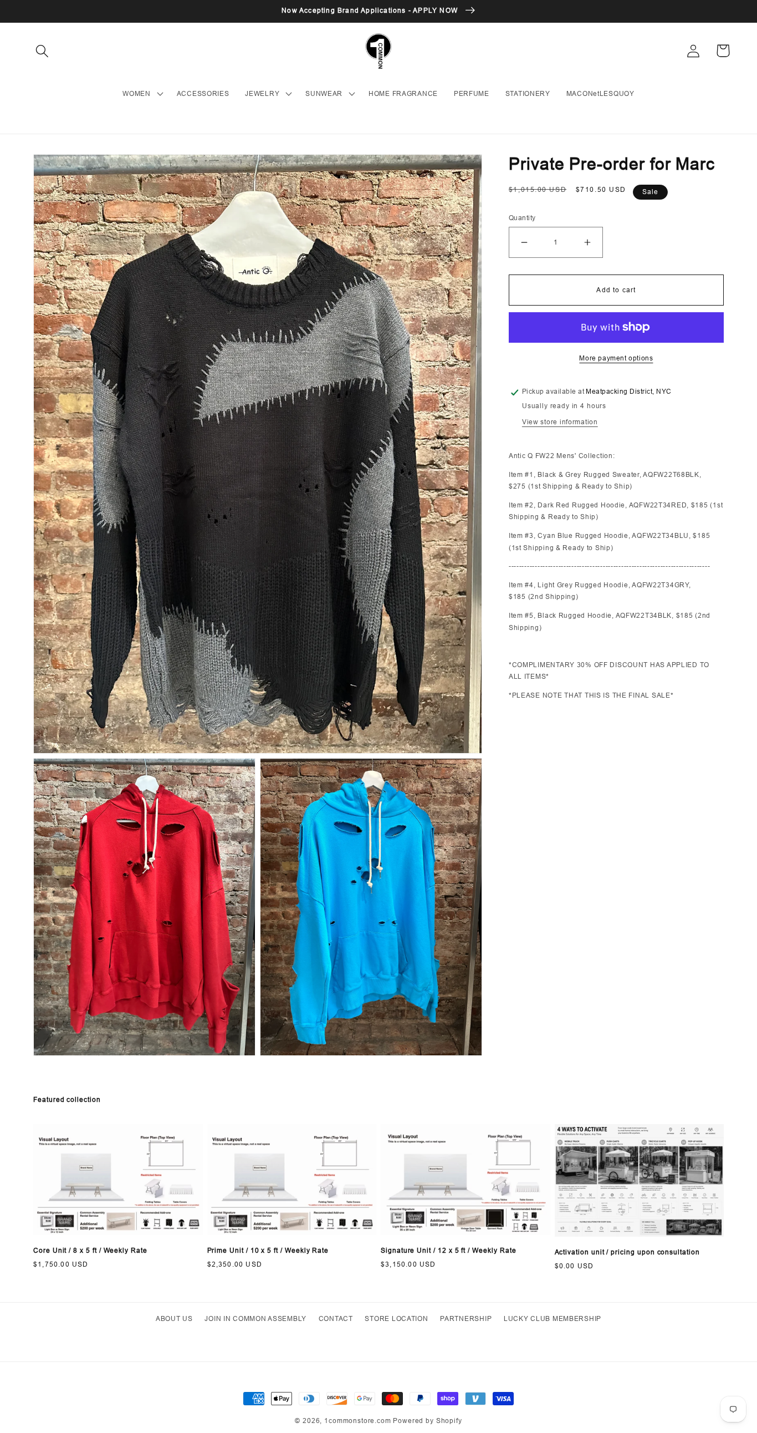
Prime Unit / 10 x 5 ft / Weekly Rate (268, 1250)
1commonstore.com (357, 1420)
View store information (560, 422)
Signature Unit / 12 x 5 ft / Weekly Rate (448, 1250)
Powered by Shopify (427, 1420)
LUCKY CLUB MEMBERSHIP (552, 1318)
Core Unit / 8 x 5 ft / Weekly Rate (90, 1250)
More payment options (616, 358)
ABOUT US (174, 1318)
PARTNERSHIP (466, 1318)
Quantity (522, 218)
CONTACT (336, 1318)
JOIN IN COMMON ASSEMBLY (255, 1318)
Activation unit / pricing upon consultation (627, 1252)
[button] (42, 50)
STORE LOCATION (396, 1318)
